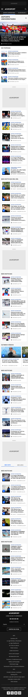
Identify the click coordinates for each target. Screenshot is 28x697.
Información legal (14, 664)
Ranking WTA (14, 674)
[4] (16, 619)
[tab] (7, 465)
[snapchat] (15, 693)
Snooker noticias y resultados (14, 672)
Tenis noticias (14, 681)
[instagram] (19, 693)
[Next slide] (26, 12)
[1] (10, 619)
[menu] (25, 9)
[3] (14, 619)
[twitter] (12, 693)
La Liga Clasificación (14, 643)
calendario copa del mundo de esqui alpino (14, 677)
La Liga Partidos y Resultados (14, 640)
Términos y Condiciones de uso (14, 659)
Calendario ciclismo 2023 (14, 679)
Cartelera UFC (14, 638)
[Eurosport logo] (10, 9)
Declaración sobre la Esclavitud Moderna (14, 666)
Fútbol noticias (14, 648)
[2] (12, 619)
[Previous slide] (1, 12)
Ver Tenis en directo (14, 645)
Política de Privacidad (14, 661)
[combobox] (14, 624)
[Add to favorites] (26, 18)
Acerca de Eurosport (14, 653)
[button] (2, 9)
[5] (18, 619)
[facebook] (8, 693)
